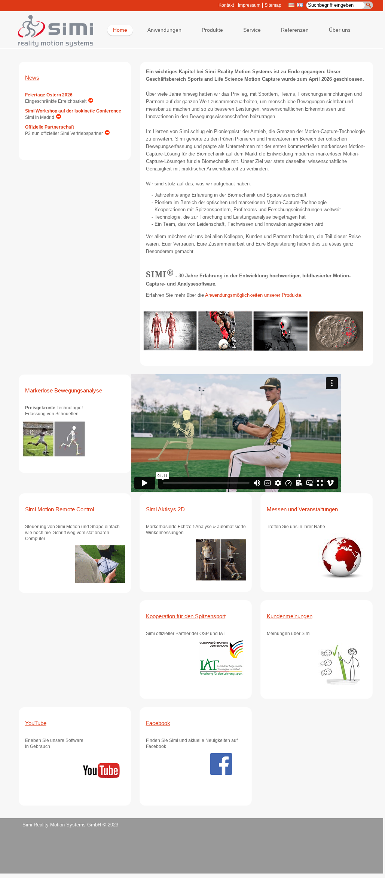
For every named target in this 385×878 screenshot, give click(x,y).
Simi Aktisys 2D (165, 509)
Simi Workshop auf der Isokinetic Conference (73, 111)
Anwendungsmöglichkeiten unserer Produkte (253, 295)
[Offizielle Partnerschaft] (106, 133)
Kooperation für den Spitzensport (186, 616)
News (32, 77)
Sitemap (273, 5)
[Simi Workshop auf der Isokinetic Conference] (57, 117)
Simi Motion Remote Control (59, 509)
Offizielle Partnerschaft (49, 127)
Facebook (158, 723)
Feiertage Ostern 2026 (49, 95)
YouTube (35, 723)
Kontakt (226, 5)
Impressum (249, 5)
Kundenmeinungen (289, 616)
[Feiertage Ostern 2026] (89, 101)
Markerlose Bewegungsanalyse (63, 390)
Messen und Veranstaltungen (302, 509)
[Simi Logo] (52, 45)
